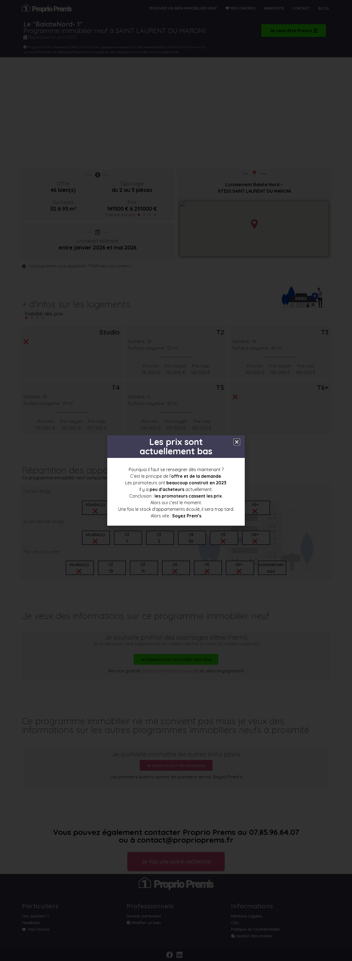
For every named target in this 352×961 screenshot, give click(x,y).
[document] (176, 480)
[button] (236, 441)
